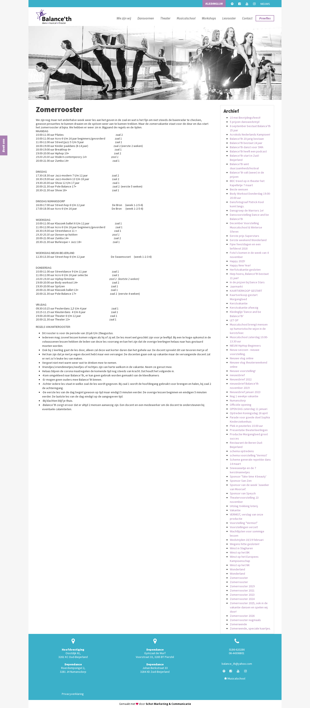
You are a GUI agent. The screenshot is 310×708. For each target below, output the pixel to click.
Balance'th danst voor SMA (246, 147)
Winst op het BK (240, 552)
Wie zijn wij (124, 18)
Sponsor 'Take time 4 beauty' (248, 476)
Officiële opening (240, 405)
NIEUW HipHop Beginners (245, 345)
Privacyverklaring (73, 694)
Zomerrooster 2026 (242, 616)
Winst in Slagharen (241, 548)
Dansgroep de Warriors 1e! (247, 210)
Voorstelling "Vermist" (243, 523)
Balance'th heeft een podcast (248, 151)
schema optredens (242, 451)
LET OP (234, 320)
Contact (247, 18)
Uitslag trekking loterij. (244, 506)
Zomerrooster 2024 (242, 599)
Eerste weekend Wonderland (248, 240)
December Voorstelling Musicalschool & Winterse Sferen (246, 227)
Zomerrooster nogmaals (245, 620)
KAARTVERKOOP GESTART (246, 291)
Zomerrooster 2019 (242, 586)
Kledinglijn (214, 3)
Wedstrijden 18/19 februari (247, 540)
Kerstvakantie (239, 303)
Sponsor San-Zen (241, 481)
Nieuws (265, 4)
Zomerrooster (239, 578)
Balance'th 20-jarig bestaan (247, 139)
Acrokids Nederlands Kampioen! (250, 134)
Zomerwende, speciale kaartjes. (250, 628)
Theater (165, 18)
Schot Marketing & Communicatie (168, 704)
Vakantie (235, 510)
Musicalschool (186, 18)
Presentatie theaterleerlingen (249, 430)
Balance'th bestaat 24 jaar (246, 143)
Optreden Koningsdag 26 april (249, 413)
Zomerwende (238, 624)
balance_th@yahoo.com (237, 664)
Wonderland (237, 569)
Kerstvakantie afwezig (244, 307)
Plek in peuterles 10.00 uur (246, 426)
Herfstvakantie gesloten (245, 269)
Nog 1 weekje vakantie (244, 396)
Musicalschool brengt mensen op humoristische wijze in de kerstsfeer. (249, 329)
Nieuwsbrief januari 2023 (245, 392)
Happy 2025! (237, 261)
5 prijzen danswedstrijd (244, 122)
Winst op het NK (240, 565)
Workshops (209, 18)
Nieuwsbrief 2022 (241, 379)
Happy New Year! (240, 265)
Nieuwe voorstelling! (243, 371)
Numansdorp (238, 400)
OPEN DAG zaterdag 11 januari (248, 409)
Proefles (265, 18)
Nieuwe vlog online (241, 358)
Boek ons (3, 145)
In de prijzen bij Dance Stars (247, 282)
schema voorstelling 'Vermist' (248, 455)
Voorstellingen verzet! (244, 527)
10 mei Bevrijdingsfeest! (245, 117)
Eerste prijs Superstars (244, 236)
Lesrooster (229, 18)
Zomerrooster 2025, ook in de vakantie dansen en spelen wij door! (249, 607)
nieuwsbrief (237, 375)
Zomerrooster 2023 (242, 595)
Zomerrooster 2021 (242, 590)
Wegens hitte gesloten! (244, 544)
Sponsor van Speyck (243, 493)
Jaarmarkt (236, 286)
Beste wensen (239, 189)
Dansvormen (145, 18)
